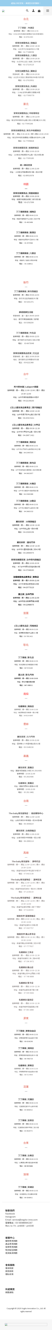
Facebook (10, 1213)
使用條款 (9, 1271)
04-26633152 (28, 511)
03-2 (26, 263)
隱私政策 (9, 1274)
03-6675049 (29, 343)
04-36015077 (28, 473)
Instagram (10, 1216)
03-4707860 (28, 243)
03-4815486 (28, 222)
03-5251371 (29, 302)
